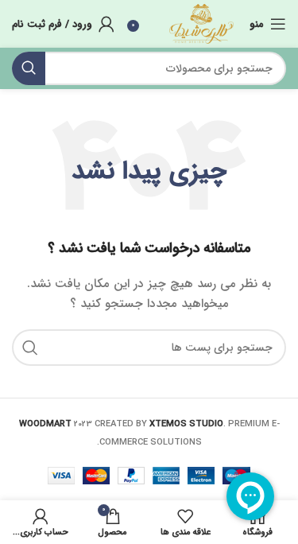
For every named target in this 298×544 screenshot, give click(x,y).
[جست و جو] (28, 68)
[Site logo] (201, 23)
